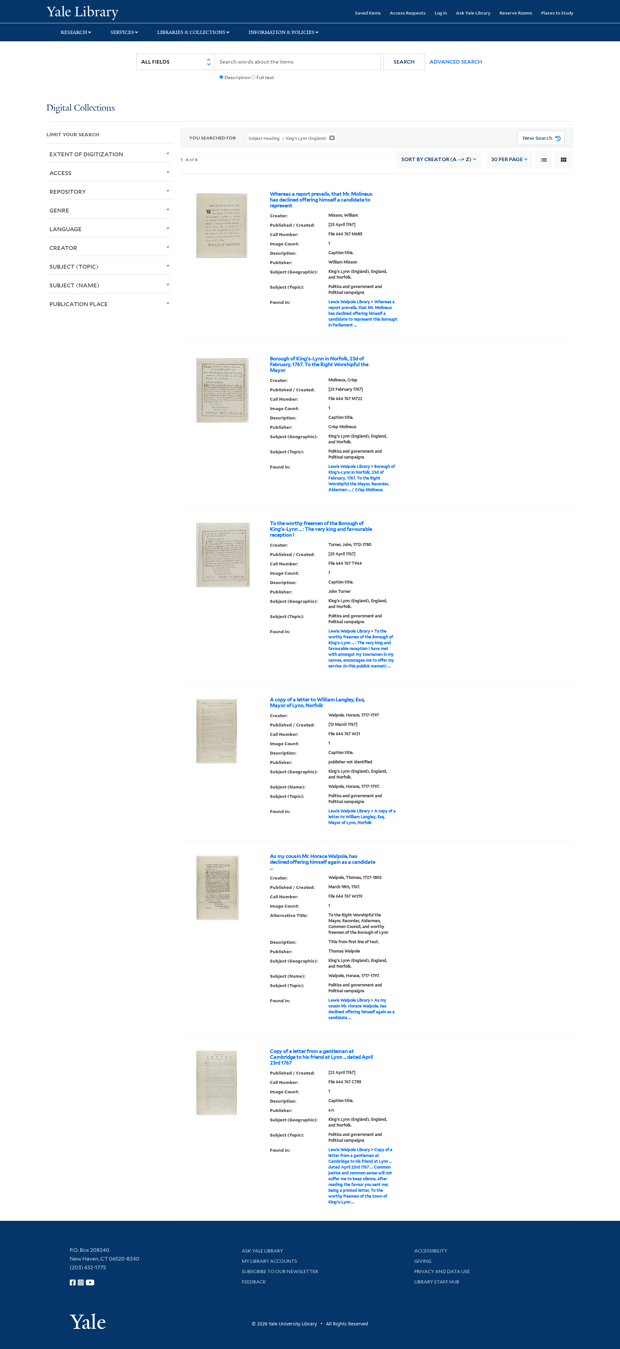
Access (60, 173)
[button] (404, 62)
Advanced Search (455, 62)
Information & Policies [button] (282, 32)
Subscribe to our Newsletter (280, 1271)
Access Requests (408, 13)
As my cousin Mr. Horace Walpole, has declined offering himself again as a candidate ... (322, 862)
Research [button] (74, 32)
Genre (59, 210)
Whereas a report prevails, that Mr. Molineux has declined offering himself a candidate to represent (321, 200)
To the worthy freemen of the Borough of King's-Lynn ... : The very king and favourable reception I (321, 529)
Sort (436, 159)
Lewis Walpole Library (349, 301)
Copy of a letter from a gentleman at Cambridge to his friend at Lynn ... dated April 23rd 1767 (321, 1057)
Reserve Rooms (516, 13)
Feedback (254, 1281)
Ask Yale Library (473, 13)
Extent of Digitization (86, 154)
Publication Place (78, 304)
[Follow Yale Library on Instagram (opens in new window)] (81, 1282)
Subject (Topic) (73, 266)
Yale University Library (86, 12)
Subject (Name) (74, 285)
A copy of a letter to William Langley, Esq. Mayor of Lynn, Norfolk (317, 702)
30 (507, 159)
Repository (67, 191)
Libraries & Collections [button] (191, 32)
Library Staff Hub (436, 1281)
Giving (422, 1261)
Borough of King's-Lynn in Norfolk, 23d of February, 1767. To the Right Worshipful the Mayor (319, 364)
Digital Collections (80, 108)
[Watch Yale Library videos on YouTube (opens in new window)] (90, 1282)
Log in (441, 13)
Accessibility (430, 1250)
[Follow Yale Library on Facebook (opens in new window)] (73, 1282)
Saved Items (368, 13)
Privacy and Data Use (442, 1271)
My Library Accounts (269, 1261)
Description (237, 77)
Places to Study (557, 13)
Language (65, 229)
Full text (265, 77)
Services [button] (122, 32)
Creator (63, 248)
